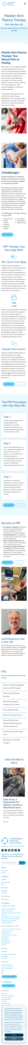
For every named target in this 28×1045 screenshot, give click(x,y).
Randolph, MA (5, 899)
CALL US (20, 384)
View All (3, 944)
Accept (14, 1035)
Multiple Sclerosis (6, 943)
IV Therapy (4, 958)
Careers (3, 872)
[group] (14, 795)
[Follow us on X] (15, 850)
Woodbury (4, 892)
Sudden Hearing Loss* (7, 922)
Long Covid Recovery (7, 931)
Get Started (7, 234)
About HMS (4, 871)
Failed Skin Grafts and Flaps (8, 920)
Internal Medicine (6, 999)
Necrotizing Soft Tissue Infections (10, 917)
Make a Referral (8, 985)
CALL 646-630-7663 (9, 976)
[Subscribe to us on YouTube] (12, 850)
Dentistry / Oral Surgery (7, 995)
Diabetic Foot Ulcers (6, 911)
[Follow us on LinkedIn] (9, 850)
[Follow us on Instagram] (2, 850)
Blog (2, 970)
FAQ (2, 972)
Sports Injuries (5, 937)
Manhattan (4, 891)
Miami (2, 884)
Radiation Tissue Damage (8, 909)
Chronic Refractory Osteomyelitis (10, 918)
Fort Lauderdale (5, 882)
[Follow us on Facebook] (6, 850)
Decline (14, 1038)
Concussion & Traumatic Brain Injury (11, 929)
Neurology (4, 1001)
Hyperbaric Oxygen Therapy (9, 954)
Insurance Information (7, 967)
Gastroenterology (6, 997)
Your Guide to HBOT (6, 969)
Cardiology (4, 993)
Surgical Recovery (6, 933)
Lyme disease (5, 939)
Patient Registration (6, 965)
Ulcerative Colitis (5, 941)
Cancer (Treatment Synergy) (9, 935)
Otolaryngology (5, 1003)
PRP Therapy (4, 956)
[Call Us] (21, 4)
